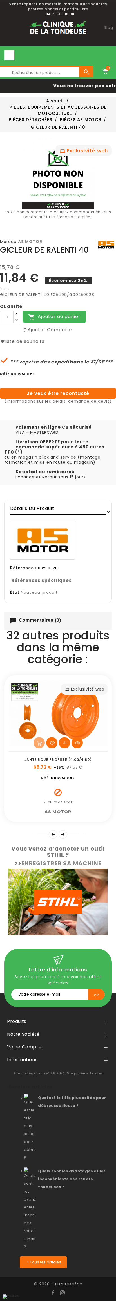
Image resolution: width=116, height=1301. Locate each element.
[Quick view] (77, 742)
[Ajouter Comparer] (64, 742)
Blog (108, 27)
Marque (8, 241)
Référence (22, 567)
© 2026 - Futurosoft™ (58, 1284)
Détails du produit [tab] (32, 508)
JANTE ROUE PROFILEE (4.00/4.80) (58, 759)
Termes (96, 1073)
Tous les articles (45, 1262)
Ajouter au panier (54, 316)
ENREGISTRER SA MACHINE (61, 863)
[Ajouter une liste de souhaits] (51, 742)
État (14, 592)
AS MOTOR (30, 241)
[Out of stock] (39, 742)
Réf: (4, 373)
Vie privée (76, 1073)
